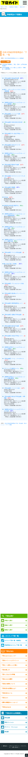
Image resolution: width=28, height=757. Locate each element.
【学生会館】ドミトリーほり (12, 388)
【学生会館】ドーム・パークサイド (14, 358)
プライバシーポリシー (14, 746)
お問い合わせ (15, 747)
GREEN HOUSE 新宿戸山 (11, 205)
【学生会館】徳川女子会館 (11, 326)
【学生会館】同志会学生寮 (11, 78)
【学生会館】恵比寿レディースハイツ (14, 293)
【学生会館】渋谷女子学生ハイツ (13, 335)
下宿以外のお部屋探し (13, 713)
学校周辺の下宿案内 (13, 7)
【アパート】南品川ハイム (11, 368)
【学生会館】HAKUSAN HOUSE (13, 122)
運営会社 (5, 746)
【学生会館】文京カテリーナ (12, 145)
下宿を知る (9, 651)
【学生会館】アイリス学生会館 (12, 252)
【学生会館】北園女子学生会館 (12, 314)
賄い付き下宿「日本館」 (11, 263)
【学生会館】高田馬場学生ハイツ (13, 303)
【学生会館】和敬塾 (9, 187)
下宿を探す (9, 616)
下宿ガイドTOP (3, 7)
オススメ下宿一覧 (12, 636)
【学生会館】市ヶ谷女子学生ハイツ (14, 133)
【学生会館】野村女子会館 (11, 164)
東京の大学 (22, 7)
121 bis (6, 197)
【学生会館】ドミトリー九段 (12, 113)
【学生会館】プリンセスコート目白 (14, 283)
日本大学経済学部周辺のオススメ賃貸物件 (14, 58)
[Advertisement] (14, 33)
